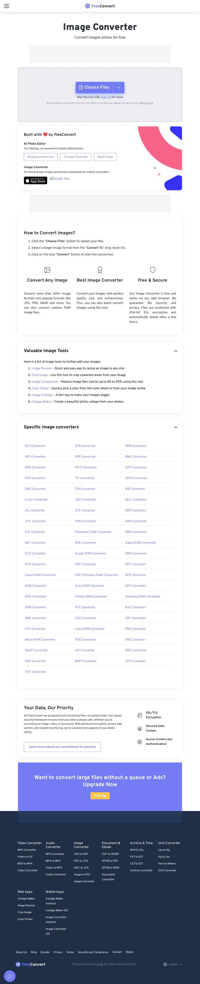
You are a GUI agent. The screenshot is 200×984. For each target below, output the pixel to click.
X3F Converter (35, 532)
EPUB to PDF (110, 861)
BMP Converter (85, 661)
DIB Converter (135, 489)
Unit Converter (167, 870)
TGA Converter (85, 489)
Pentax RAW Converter (91, 597)
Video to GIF (25, 857)
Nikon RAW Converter (40, 640)
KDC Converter (85, 618)
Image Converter (84, 881)
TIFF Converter (35, 672)
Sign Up (106, 97)
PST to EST (136, 857)
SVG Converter (135, 640)
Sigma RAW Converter (140, 543)
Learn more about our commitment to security (62, 747)
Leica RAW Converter (90, 629)
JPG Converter (135, 661)
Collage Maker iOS (57, 910)
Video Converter (28, 870)
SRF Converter (135, 618)
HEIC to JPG (81, 868)
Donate (45, 952)
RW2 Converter (35, 597)
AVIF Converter (135, 467)
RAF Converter (135, 607)
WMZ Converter (136, 457)
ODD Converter (135, 650)
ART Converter (35, 457)
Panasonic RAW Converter (93, 532)
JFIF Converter (35, 521)
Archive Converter (141, 870)
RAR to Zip (136, 850)
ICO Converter (85, 511)
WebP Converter (36, 650)
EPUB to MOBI (110, 868)
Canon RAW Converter (40, 575)
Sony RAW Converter (89, 586)
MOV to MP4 (25, 863)
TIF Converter (84, 478)
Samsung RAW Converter (142, 597)
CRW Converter (135, 554)
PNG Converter (35, 661)
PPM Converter (135, 446)
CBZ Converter (85, 500)
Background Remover (41, 157)
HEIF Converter (136, 500)
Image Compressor (45, 382)
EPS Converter (85, 446)
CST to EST (136, 863)
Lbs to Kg (164, 850)
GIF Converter (85, 650)
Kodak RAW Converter (90, 554)
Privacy (58, 952)
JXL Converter (35, 511)
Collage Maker (42, 402)
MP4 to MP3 (53, 861)
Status (130, 952)
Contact (117, 952)
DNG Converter (35, 618)
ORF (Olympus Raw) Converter (96, 575)
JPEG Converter (136, 478)
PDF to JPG (81, 861)
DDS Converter (35, 467)
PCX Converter (35, 478)
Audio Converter (56, 874)
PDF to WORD (110, 854)
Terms (70, 952)
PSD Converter (85, 640)
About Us (21, 952)
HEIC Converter (86, 467)
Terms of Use (146, 103)
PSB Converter (85, 521)
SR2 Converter (135, 629)
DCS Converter (35, 564)
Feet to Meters (167, 863)
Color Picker (40, 388)
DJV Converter (35, 446)
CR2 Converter (135, 586)
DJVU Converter (36, 500)
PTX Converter (35, 629)
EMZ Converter (35, 489)
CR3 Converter (135, 564)
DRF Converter (85, 564)
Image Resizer (42, 368)
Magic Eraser (105, 157)
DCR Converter (135, 575)
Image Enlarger (42, 395)
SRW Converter (35, 607)
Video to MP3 (54, 868)
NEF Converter (35, 543)
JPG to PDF (81, 854)
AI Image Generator (76, 157)
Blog (34, 952)
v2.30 (99, 964)
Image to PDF (82, 874)
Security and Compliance (93, 952)
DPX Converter (85, 457)
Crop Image (40, 375)
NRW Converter (136, 532)
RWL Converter (85, 543)
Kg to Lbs (164, 857)
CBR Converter (135, 511)
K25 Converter (35, 554)
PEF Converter (85, 607)
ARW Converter (136, 521)
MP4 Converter (27, 850)
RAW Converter (35, 586)
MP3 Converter (55, 854)
